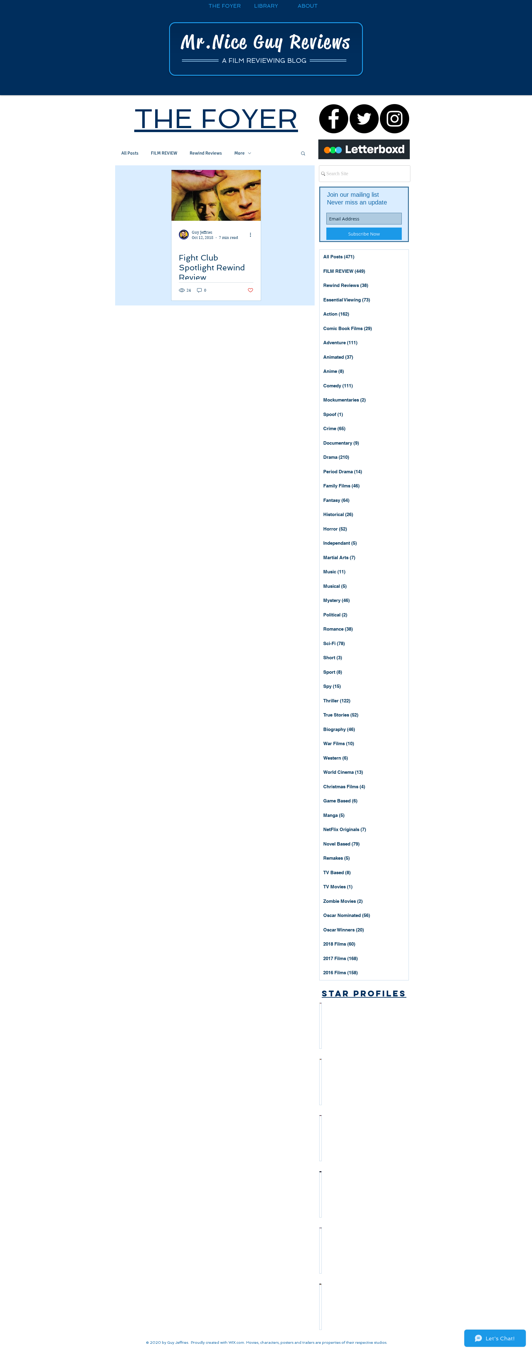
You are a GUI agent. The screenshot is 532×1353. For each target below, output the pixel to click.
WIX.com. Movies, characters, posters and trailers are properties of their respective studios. (307, 1342)
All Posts (130, 153)
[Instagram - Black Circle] (394, 118)
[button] (303, 154)
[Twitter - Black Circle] (364, 118)
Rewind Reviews (206, 153)
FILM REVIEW (164, 153)
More (239, 153)
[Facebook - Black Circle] (333, 118)
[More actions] (252, 234)
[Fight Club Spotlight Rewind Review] (216, 195)
